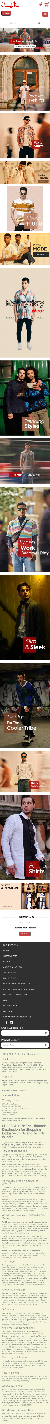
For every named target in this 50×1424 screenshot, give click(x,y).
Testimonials (9, 972)
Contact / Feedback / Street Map (18, 989)
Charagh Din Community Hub (17, 1017)
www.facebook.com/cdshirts (12, 1120)
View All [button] (25, 933)
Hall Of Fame (9, 978)
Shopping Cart (10, 956)
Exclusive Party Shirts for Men (12, 1069)
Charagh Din (10, 1100)
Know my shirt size (14, 1289)
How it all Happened (14, 1150)
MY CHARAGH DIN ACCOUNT (15, 994)
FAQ (5, 1000)
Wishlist (7, 961)
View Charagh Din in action (16, 983)
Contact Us (22, 1090)
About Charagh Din (12, 967)
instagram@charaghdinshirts (21, 1118)
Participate (8, 1011)
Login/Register (10, 945)
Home (6, 950)
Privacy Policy (10, 1005)
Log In (6, 13)
